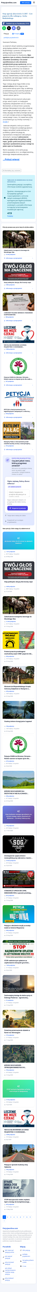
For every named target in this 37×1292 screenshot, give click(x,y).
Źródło (5, 122)
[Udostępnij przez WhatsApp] (4, 28)
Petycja (6, 34)
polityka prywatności (11, 37)
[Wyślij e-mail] (14, 28)
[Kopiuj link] (18, 28)
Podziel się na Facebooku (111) (17, 24)
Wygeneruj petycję (19, 508)
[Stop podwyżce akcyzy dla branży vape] (18, 277)
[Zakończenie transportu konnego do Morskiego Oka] (18, 245)
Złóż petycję (26, 2)
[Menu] (34, 3)
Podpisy (18, 34)
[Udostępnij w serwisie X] (9, 28)
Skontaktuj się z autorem (12, 170)
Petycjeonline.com (9, 3)
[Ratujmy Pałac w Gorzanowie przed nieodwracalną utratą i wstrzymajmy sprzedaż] (18, 437)
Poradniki (7, 1247)
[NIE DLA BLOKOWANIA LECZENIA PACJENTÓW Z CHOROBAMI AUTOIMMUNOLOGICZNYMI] (18, 340)
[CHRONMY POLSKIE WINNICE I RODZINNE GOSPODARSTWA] (18, 308)
